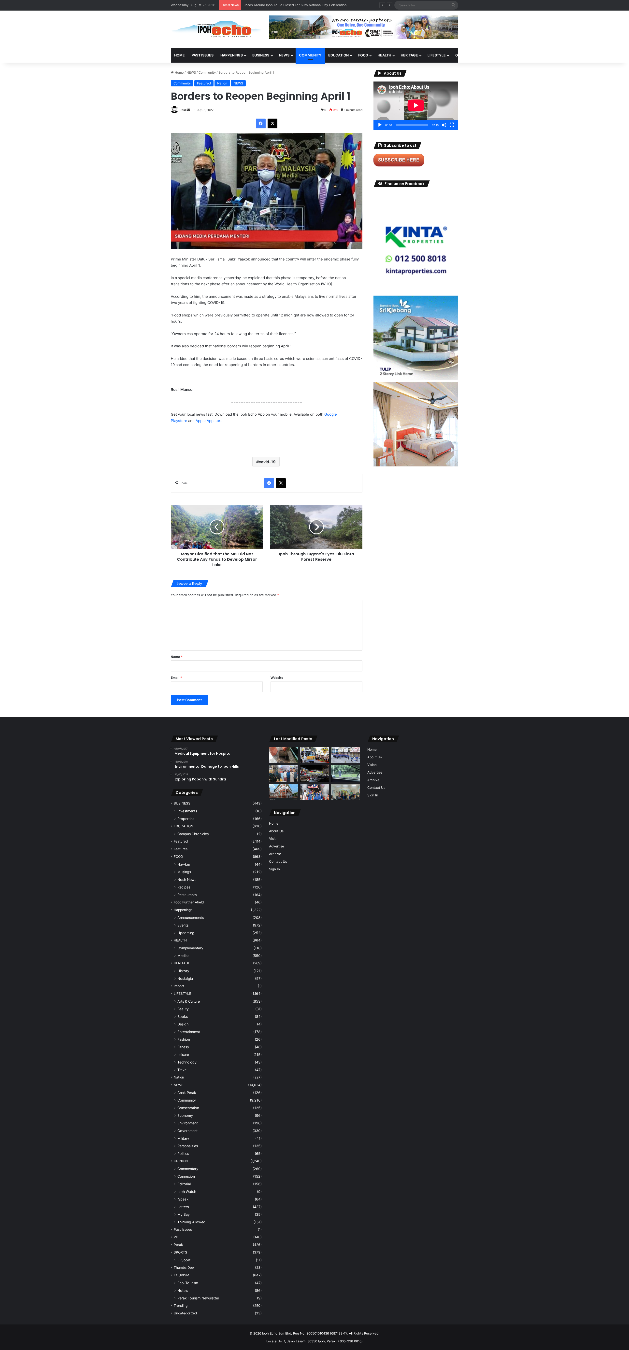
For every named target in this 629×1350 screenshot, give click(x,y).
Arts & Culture (188, 1001)
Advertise (276, 846)
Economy (185, 1115)
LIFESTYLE (437, 55)
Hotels (182, 1290)
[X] (272, 123)
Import (179, 986)
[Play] (379, 125)
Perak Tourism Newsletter (198, 1298)
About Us (276, 831)
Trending (180, 1306)
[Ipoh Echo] (216, 29)
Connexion (186, 1176)
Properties (185, 819)
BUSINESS (260, 55)
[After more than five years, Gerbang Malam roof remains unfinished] (314, 773)
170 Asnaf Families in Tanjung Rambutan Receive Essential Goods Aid (296, 5)
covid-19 (267, 461)
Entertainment (188, 1032)
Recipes (183, 887)
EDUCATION (338, 55)
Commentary (187, 1169)
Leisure (183, 1054)
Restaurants (187, 895)
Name (177, 657)
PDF (177, 1237)
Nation (222, 83)
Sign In (274, 869)
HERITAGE (409, 55)
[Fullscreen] (451, 125)
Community (207, 72)
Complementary (190, 948)
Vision (273, 839)
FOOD (363, 55)
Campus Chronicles (193, 834)
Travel (182, 1070)
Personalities (187, 1146)
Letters (183, 1207)
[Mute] (444, 125)
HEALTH (384, 55)
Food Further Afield (189, 902)
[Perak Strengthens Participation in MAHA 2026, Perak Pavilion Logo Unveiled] (314, 755)
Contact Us (278, 861)
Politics (183, 1153)
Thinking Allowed (191, 1222)
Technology (187, 1062)
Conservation (188, 1108)
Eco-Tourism (187, 1283)
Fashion (183, 1039)
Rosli (183, 110)
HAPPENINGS (231, 55)
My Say (183, 1214)
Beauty (183, 1009)
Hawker (183, 864)
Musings (184, 872)
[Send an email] (188, 110)
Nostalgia (185, 978)
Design (182, 1024)
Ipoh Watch (186, 1191)
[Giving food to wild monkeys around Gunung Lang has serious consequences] (345, 773)
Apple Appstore (209, 420)
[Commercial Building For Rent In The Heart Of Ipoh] (283, 792)
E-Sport (183, 1260)
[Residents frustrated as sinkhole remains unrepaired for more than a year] (283, 755)
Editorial (184, 1184)
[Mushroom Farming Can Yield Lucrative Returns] (345, 792)
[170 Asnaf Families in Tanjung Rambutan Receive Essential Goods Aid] (283, 773)
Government (187, 1131)
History (183, 971)
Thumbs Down (185, 1267)
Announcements (190, 917)
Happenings (183, 910)
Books (182, 1016)
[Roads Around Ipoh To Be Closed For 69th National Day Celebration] (345, 755)
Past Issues (203, 55)
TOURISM (508, 55)
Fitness (183, 1047)
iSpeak (182, 1199)
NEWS (284, 55)
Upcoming (185, 933)
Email (176, 678)
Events (182, 925)
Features (180, 849)
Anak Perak (186, 1093)
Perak (178, 1245)
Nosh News (186, 879)
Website (277, 678)
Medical (183, 956)
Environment (187, 1123)
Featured (204, 83)
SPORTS (486, 55)
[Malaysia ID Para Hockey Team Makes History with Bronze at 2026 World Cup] (314, 792)
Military (183, 1138)
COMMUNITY (310, 55)
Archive (275, 854)
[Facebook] (261, 123)
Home (179, 55)
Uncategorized (185, 1313)
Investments (187, 811)
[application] (415, 106)
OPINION (462, 55)
